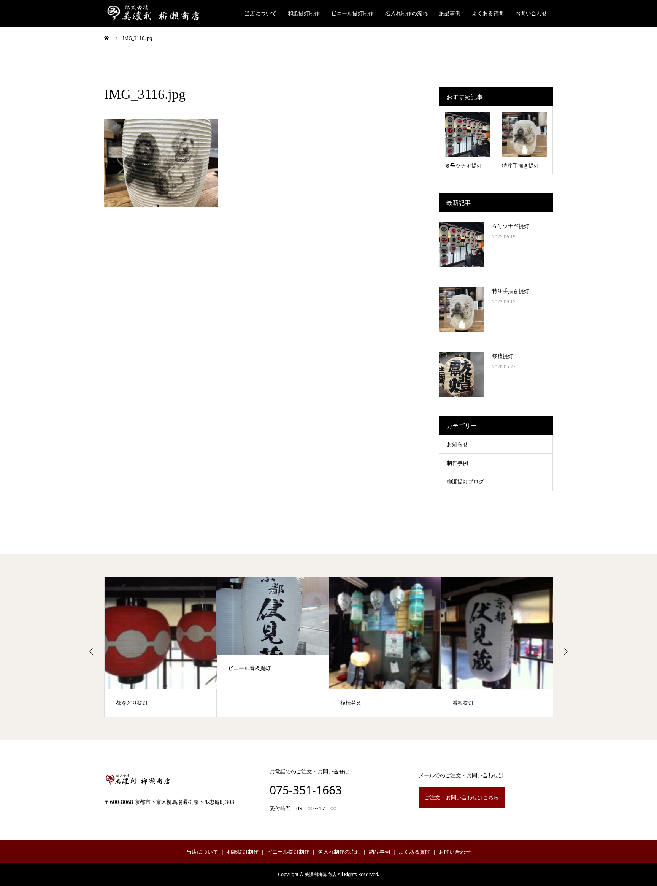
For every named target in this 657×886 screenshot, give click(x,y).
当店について (260, 13)
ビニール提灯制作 (352, 13)
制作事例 (457, 462)
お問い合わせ (531, 13)
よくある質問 (488, 13)
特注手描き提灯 (510, 291)
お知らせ (457, 444)
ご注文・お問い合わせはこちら (461, 797)
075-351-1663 (306, 790)
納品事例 (449, 13)
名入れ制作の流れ (406, 13)
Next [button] (566, 651)
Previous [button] (91, 651)
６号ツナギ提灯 (510, 226)
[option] (136, 647)
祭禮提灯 (502, 356)
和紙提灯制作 (304, 13)
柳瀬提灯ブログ (465, 481)
